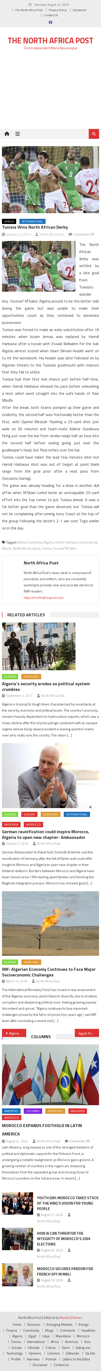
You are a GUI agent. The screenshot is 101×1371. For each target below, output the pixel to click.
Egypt (32, 1336)
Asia (87, 1341)
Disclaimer (80, 10)
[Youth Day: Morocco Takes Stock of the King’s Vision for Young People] (17, 1203)
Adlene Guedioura (29, 542)
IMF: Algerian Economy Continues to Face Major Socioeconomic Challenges (49, 972)
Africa (9, 221)
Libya (46, 1336)
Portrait (51, 1359)
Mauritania (63, 1336)
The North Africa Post (29, 10)
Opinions (35, 1353)
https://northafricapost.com (43, 597)
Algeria (48, 542)
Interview (33, 1359)
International (32, 221)
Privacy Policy (58, 10)
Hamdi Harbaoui (66, 542)
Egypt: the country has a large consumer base (89, 1033)
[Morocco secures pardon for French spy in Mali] (17, 1274)
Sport (66, 1347)
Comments (67, 1330)
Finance (11, 1330)
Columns (41, 1036)
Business (33, 1324)
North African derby (26, 548)
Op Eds (90, 1353)
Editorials (72, 1353)
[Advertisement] (50, 92)
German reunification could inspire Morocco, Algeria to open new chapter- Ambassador (45, 834)
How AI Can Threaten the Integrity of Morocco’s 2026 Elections (63, 1238)
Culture (51, 1347)
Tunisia (46, 548)
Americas (11, 1111)
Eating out (83, 1347)
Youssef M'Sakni (64, 548)
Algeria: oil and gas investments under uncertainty (17, 1033)
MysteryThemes (71, 1317)
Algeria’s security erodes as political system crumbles (46, 686)
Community (31, 1330)
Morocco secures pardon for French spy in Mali (65, 1271)
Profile (16, 1359)
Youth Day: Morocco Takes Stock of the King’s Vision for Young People (68, 1203)
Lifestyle (33, 1347)
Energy (83, 1324)
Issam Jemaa (88, 542)
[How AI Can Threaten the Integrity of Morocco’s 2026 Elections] (17, 1239)
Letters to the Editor (76, 1359)
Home (17, 1324)
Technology (14, 1353)
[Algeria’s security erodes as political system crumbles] (50, 646)
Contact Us (51, 15)
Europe (29, 814)
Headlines (31, 676)
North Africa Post (51, 234)
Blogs (49, 1330)
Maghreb (11, 824)
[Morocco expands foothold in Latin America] (50, 1074)
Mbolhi (7, 548)
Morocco (33, 824)
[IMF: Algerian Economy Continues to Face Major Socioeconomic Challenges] (50, 923)
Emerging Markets (60, 1324)
